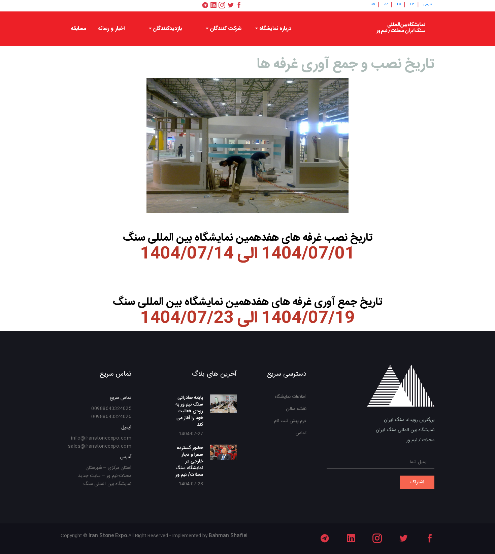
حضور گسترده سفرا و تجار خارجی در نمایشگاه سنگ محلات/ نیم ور (189, 461)
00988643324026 (111, 417)
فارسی (428, 4)
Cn (372, 4)
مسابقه (78, 28)
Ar (386, 4)
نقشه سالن (296, 409)
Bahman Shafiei (228, 536)
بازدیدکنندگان (167, 28)
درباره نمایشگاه (275, 28)
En (412, 4)
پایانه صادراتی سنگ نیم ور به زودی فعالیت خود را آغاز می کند (189, 411)
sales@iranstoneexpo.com (100, 446)
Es (399, 4)
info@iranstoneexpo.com (101, 438)
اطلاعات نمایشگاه (290, 397)
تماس (301, 433)
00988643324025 (111, 409)
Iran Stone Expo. (108, 536)
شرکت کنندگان (225, 28)
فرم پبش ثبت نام (290, 421)
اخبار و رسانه (111, 28)
